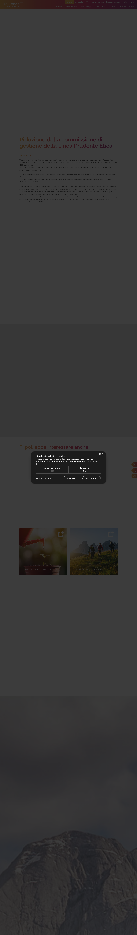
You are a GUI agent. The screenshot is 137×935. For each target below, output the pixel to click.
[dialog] (68, 467)
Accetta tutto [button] (91, 478)
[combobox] (100, 454)
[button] (43, 478)
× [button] (102, 454)
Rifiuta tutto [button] (72, 478)
